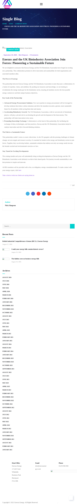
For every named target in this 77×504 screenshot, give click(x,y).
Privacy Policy (56, 496)
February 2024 (7, 351)
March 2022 (6, 428)
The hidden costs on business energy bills (25, 259)
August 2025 (6, 316)
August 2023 (6, 372)
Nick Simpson (23, 55)
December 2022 (8, 397)
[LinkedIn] (44, 194)
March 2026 (6, 295)
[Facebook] (33, 194)
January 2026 (7, 302)
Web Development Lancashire (48, 502)
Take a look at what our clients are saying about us (18, 175)
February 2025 (7, 337)
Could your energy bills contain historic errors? (27, 249)
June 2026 (5, 284)
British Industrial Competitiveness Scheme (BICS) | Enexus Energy (25, 241)
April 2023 (6, 386)
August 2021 (6, 442)
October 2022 (7, 404)
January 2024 (7, 355)
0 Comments (34, 55)
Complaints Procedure (39, 499)
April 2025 (6, 330)
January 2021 (7, 450)
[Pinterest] (38, 194)
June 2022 (5, 418)
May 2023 (5, 383)
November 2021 (8, 435)
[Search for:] (38, 226)
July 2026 (5, 281)
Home (4, 24)
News (11, 24)
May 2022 (5, 421)
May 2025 (5, 326)
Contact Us (20, 496)
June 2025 (5, 323)
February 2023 (7, 393)
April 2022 (6, 425)
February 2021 (7, 446)
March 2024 (6, 348)
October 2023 (7, 365)
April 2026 (6, 291)
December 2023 (8, 358)
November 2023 (8, 362)
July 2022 (5, 414)
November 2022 (8, 400)
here (20, 170)
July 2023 (5, 376)
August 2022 (6, 411)
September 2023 (8, 369)
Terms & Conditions (37, 496)
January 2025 (7, 340)
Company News (21, 24)
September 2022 (8, 407)
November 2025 (8, 309)
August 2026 (6, 277)
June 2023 (5, 379)
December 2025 (8, 305)
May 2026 (5, 288)
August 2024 (6, 344)
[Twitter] (28, 194)
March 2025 (6, 333)
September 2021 (8, 439)
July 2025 (5, 319)
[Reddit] (49, 194)
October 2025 (7, 312)
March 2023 (6, 390)
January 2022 (7, 432)
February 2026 (7, 298)
